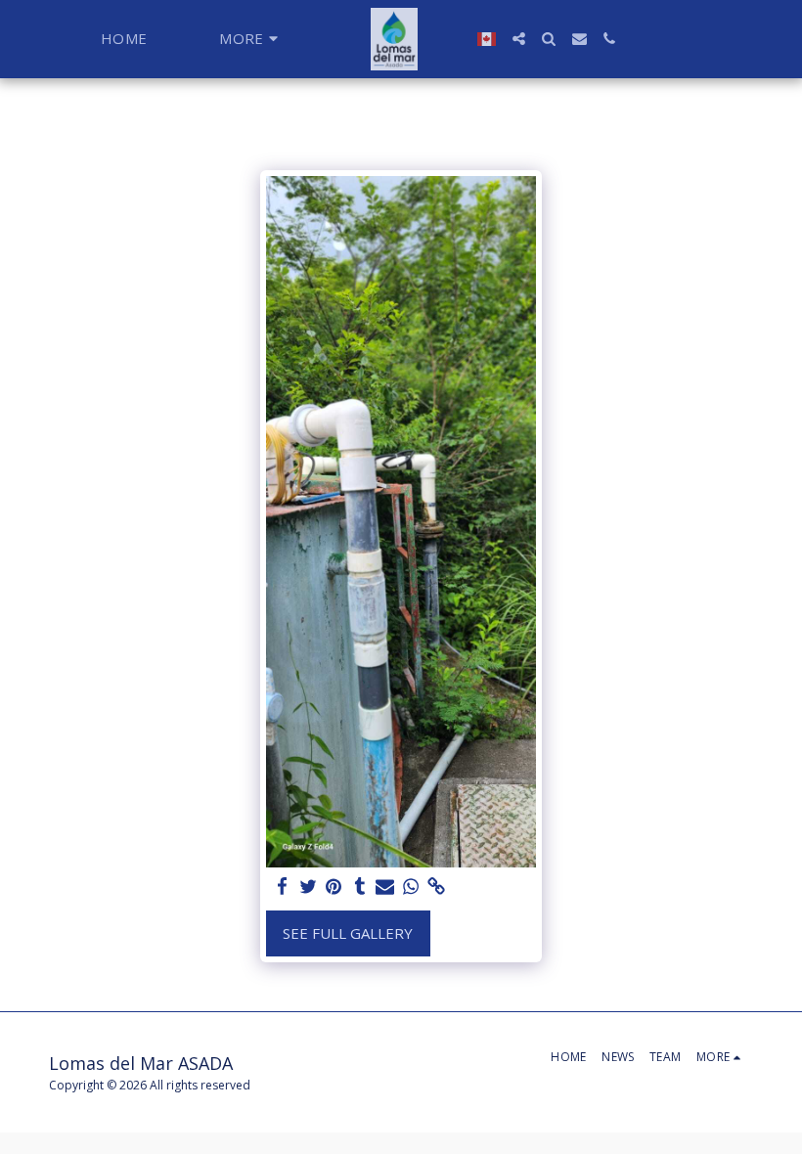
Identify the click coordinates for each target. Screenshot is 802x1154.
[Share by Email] (385, 886)
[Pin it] (334, 886)
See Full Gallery (348, 933)
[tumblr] (359, 886)
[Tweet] (308, 886)
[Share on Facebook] (282, 886)
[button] (519, 38)
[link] (436, 886)
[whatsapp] (411, 886)
